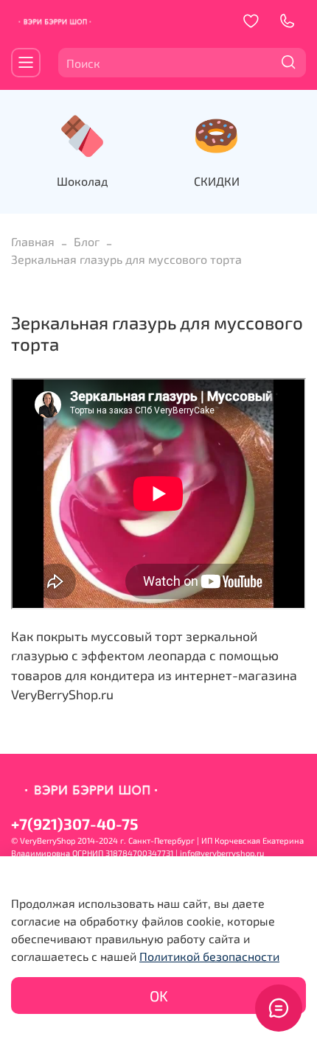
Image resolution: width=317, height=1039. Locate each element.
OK (159, 995)
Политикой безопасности (209, 956)
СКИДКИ (217, 181)
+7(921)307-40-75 (74, 823)
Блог (87, 241)
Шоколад (82, 181)
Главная (33, 241)
